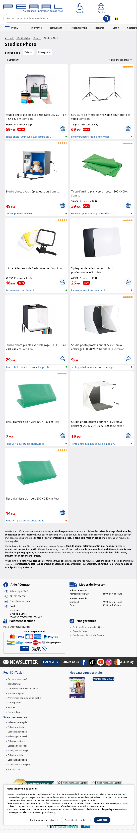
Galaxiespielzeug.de (17, 722)
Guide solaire (14, 711)
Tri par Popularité (118, 60)
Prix (26, 52)
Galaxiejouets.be (16, 755)
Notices (11, 707)
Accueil (9, 38)
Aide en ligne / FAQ (19, 591)
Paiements (16, 626)
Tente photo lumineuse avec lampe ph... (28, 136)
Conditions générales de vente (23, 688)
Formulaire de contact (21, 601)
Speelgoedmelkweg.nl (18, 750)
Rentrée (99, 27)
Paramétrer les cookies (75, 819)
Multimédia (23, 38)
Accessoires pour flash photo (22, 290)
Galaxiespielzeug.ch (17, 731)
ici (55, 812)
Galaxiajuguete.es (16, 741)
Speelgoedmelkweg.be (19, 764)
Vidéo (116, 27)
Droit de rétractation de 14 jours (88, 627)
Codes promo (14, 702)
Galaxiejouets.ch (16, 726)
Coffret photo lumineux (19, 213)
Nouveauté (56, 27)
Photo (37, 38)
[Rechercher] (106, 18)
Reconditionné (79, 27)
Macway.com (14, 769)
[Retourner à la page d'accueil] (33, 9)
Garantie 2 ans (80, 631)
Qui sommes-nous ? (17, 679)
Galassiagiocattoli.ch (18, 736)
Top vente (36, 27)
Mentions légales (16, 693)
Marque (43, 52)
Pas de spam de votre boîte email (89, 635)
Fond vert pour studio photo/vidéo (90, 136)
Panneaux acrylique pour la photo (90, 290)
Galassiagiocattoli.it (17, 745)
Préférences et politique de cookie (24, 697)
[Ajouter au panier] (62, 129)
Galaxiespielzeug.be (17, 759)
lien (94, 800)
